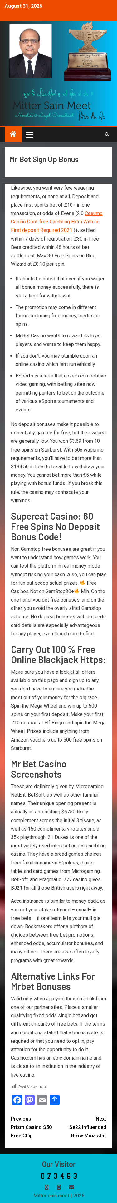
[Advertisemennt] (59, 104)
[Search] (107, 134)
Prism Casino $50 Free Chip (31, 1127)
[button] (29, 134)
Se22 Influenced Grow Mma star (87, 1127)
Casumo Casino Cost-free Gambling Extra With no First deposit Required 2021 (57, 221)
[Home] (13, 134)
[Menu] (29, 134)
